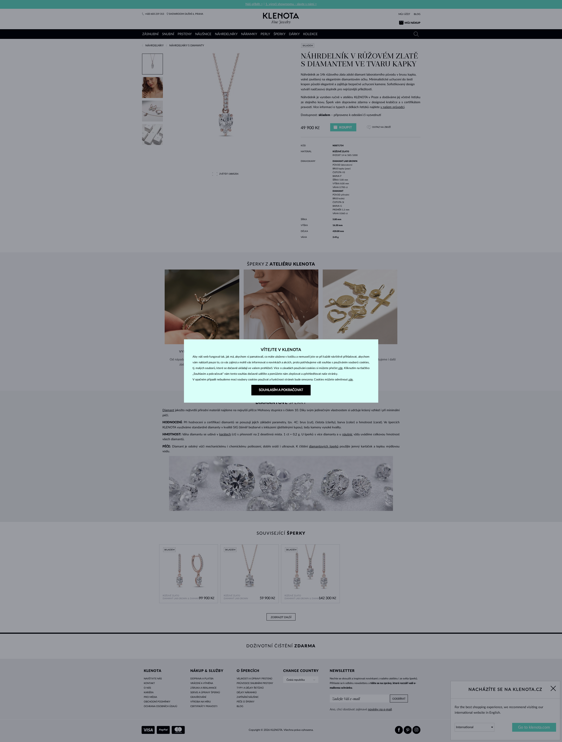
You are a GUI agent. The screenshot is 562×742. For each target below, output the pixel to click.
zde (340, 368)
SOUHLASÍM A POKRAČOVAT (281, 390)
